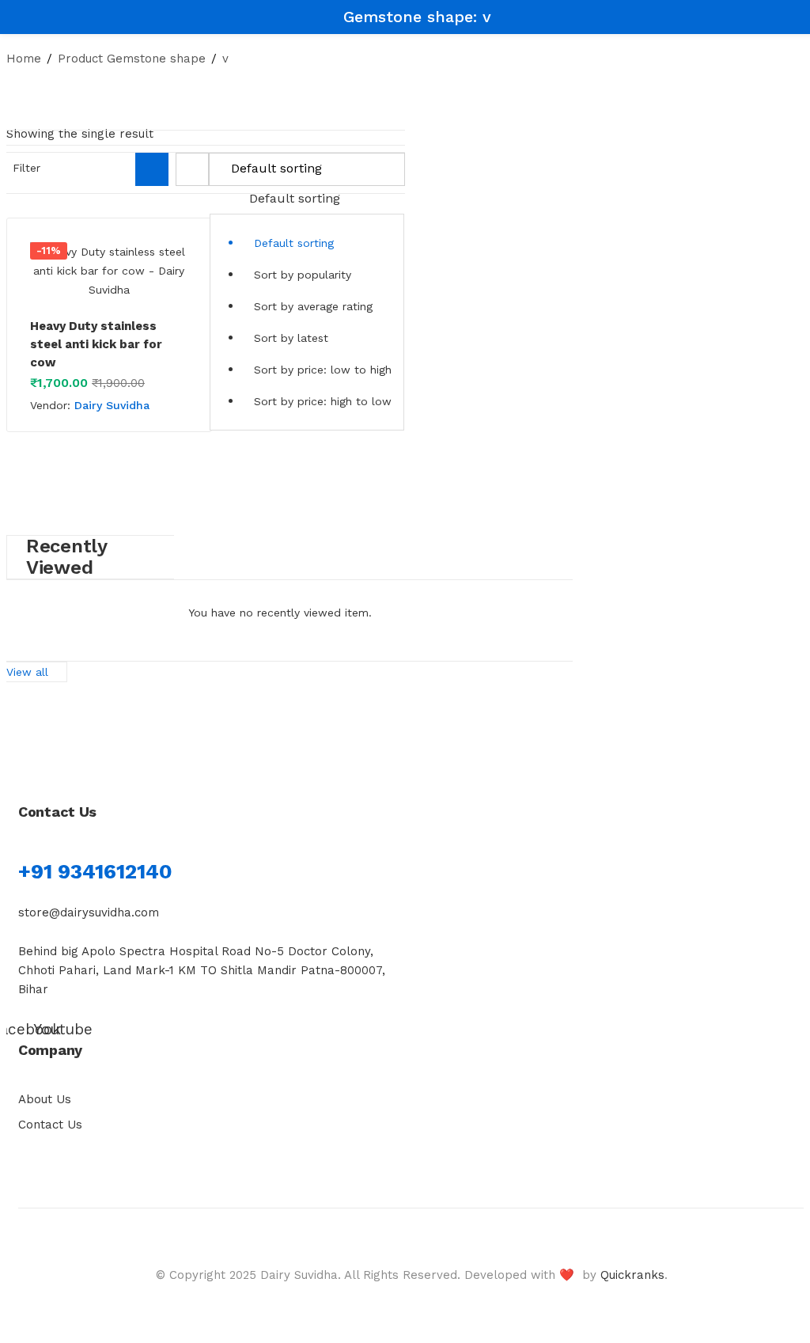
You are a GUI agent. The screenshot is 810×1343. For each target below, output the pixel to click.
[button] (307, 292)
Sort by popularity (302, 274)
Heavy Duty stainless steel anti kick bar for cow (96, 344)
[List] (192, 169)
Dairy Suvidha (112, 405)
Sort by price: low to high (323, 369)
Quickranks (632, 1275)
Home (23, 58)
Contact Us (50, 1124)
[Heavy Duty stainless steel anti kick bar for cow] (109, 270)
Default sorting (294, 243)
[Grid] (151, 169)
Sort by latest (291, 338)
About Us (44, 1099)
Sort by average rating (313, 306)
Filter (26, 167)
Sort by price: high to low (323, 401)
